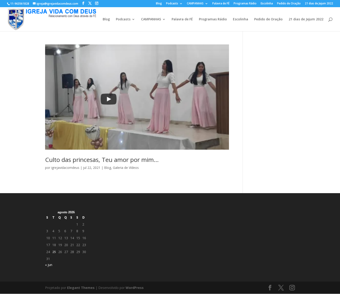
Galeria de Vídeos (126, 167)
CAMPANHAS (195, 3)
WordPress (135, 287)
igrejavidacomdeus (65, 167)
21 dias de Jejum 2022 (319, 3)
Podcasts (172, 3)
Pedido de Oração (289, 3)
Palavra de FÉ (220, 3)
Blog (159, 3)
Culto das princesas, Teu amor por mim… (102, 159)
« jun (48, 265)
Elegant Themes (81, 287)
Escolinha (267, 3)
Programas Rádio (245, 3)
